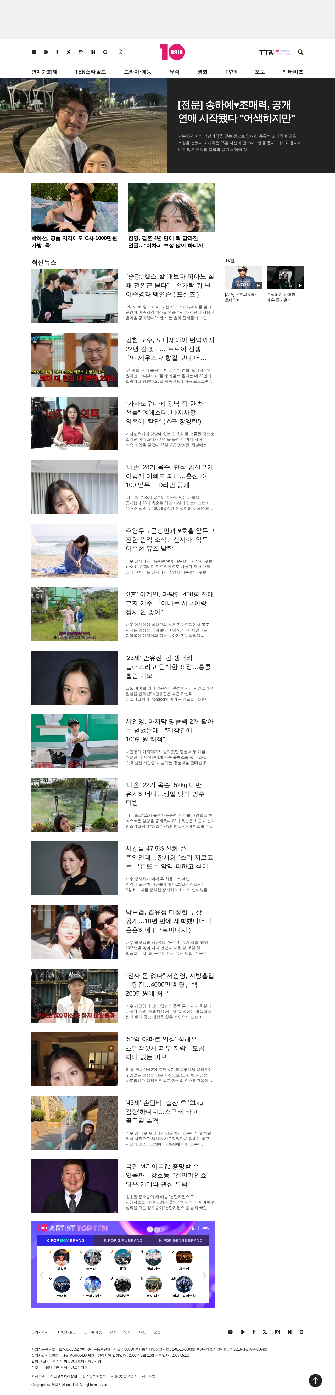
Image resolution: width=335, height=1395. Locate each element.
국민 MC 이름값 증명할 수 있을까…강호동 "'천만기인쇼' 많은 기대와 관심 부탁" (167, 1175)
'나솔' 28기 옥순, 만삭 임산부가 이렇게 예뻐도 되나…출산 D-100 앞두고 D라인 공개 (169, 476)
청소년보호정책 (94, 1376)
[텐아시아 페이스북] (57, 52)
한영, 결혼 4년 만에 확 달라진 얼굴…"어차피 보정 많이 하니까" (167, 241)
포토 (260, 72)
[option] (123, 1274)
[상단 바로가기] (315, 1380)
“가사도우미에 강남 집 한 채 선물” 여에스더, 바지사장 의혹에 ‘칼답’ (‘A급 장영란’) (165, 412)
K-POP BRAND (65, 1240)
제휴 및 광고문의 (124, 1376)
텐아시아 (58, 1385)
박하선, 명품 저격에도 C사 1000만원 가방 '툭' (74, 241)
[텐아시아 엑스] (68, 52)
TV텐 (231, 72)
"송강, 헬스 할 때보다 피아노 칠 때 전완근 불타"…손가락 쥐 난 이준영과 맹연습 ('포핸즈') (170, 285)
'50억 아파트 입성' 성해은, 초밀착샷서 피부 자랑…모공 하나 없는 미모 (165, 1048)
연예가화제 (44, 72)
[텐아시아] (172, 52)
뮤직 (174, 72)
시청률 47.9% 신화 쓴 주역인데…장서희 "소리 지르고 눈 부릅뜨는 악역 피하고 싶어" (169, 857)
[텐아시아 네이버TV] (46, 52)
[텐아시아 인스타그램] (81, 52)
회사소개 (38, 1376)
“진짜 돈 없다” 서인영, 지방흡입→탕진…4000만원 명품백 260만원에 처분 (170, 984)
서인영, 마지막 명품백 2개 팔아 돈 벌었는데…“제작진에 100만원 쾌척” (170, 730)
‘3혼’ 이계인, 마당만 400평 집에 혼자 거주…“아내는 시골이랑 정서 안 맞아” (170, 603)
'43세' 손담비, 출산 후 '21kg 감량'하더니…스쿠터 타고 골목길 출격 (164, 1111)
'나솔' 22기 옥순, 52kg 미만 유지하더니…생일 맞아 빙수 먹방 (165, 793)
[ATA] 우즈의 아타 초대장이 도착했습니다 (240, 300)
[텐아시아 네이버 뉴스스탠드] (93, 52)
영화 (202, 72)
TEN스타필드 (90, 72)
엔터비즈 (293, 72)
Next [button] (204, 1274)
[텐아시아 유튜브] (34, 52)
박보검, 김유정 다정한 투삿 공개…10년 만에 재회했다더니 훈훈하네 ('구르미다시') (168, 920)
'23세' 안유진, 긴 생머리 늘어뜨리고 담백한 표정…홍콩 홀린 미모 (168, 666)
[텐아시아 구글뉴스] (105, 52)
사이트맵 (148, 1376)
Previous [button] (42, 1274)
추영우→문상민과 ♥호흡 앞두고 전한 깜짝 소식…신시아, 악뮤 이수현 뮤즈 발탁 (170, 539)
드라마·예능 (138, 72)
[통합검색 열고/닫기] (301, 52)
